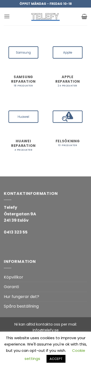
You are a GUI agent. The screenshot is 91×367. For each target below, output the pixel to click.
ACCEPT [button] (56, 358)
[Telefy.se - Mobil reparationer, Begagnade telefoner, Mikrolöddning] (45, 16)
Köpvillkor (13, 277)
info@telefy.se (46, 330)
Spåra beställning (21, 306)
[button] (7, 16)
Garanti (11, 287)
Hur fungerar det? (21, 297)
